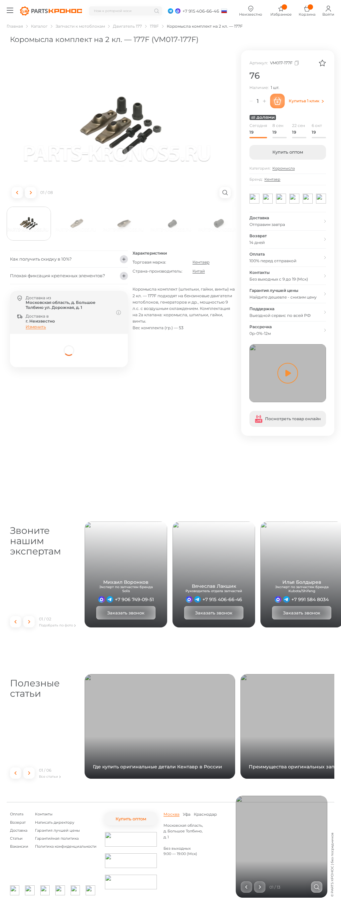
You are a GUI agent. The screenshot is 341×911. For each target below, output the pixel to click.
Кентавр (200, 262)
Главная (15, 26)
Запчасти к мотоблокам (80, 26)
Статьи (16, 838)
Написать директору (54, 822)
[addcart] (277, 101)
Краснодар (205, 814)
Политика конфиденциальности (66, 846)
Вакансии (19, 846)
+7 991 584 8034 (310, 599)
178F (154, 26)
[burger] (10, 10)
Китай (198, 271)
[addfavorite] (322, 63)
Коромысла (283, 168)
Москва (171, 814)
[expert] (101, 599)
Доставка (18, 830)
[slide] (316, 887)
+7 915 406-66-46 (222, 599)
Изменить (36, 327)
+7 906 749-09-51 (134, 599)
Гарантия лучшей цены (57, 830)
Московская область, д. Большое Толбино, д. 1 (183, 831)
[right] (30, 192)
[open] (225, 192)
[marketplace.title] (131, 839)
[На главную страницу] (51, 11)
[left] (17, 192)
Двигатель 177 (127, 26)
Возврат (18, 822)
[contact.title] (170, 11)
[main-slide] (121, 126)
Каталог (39, 26)
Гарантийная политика (57, 838)
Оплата (16, 814)
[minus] (251, 100)
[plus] (264, 100)
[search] (156, 11)
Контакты (44, 814)
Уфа (186, 814)
